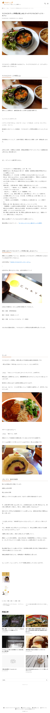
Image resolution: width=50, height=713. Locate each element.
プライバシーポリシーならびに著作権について (25, 709)
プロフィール (44, 707)
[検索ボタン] (45, 3)
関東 (20, 18)
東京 (22, 18)
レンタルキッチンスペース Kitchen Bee (12, 707)
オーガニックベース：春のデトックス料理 (30, 223)
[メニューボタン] (47, 3)
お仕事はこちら (36, 707)
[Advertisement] (25, 238)
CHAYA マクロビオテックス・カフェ (20, 262)
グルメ (17, 18)
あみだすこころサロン (26, 707)
